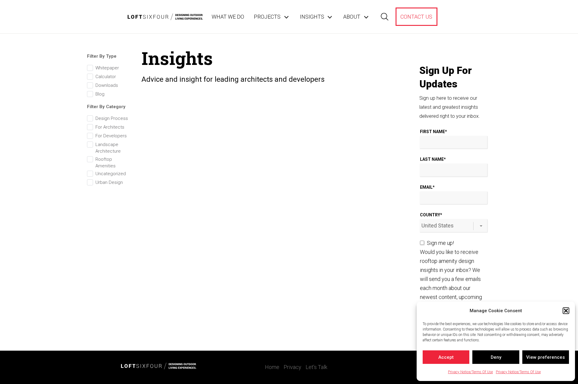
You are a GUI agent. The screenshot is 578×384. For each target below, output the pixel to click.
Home (272, 367)
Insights (312, 17)
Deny (496, 357)
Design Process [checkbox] (111, 118)
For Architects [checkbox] (109, 127)
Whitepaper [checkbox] (107, 68)
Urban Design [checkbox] (109, 182)
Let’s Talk (316, 367)
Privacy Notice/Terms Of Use (470, 372)
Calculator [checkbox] (105, 76)
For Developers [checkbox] (111, 136)
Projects (267, 17)
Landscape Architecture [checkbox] (108, 148)
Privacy (292, 367)
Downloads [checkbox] (106, 85)
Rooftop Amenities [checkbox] (105, 163)
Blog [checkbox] (99, 94)
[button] (566, 311)
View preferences (545, 357)
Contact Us (416, 17)
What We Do (228, 17)
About (351, 17)
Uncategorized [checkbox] (110, 173)
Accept (446, 357)
